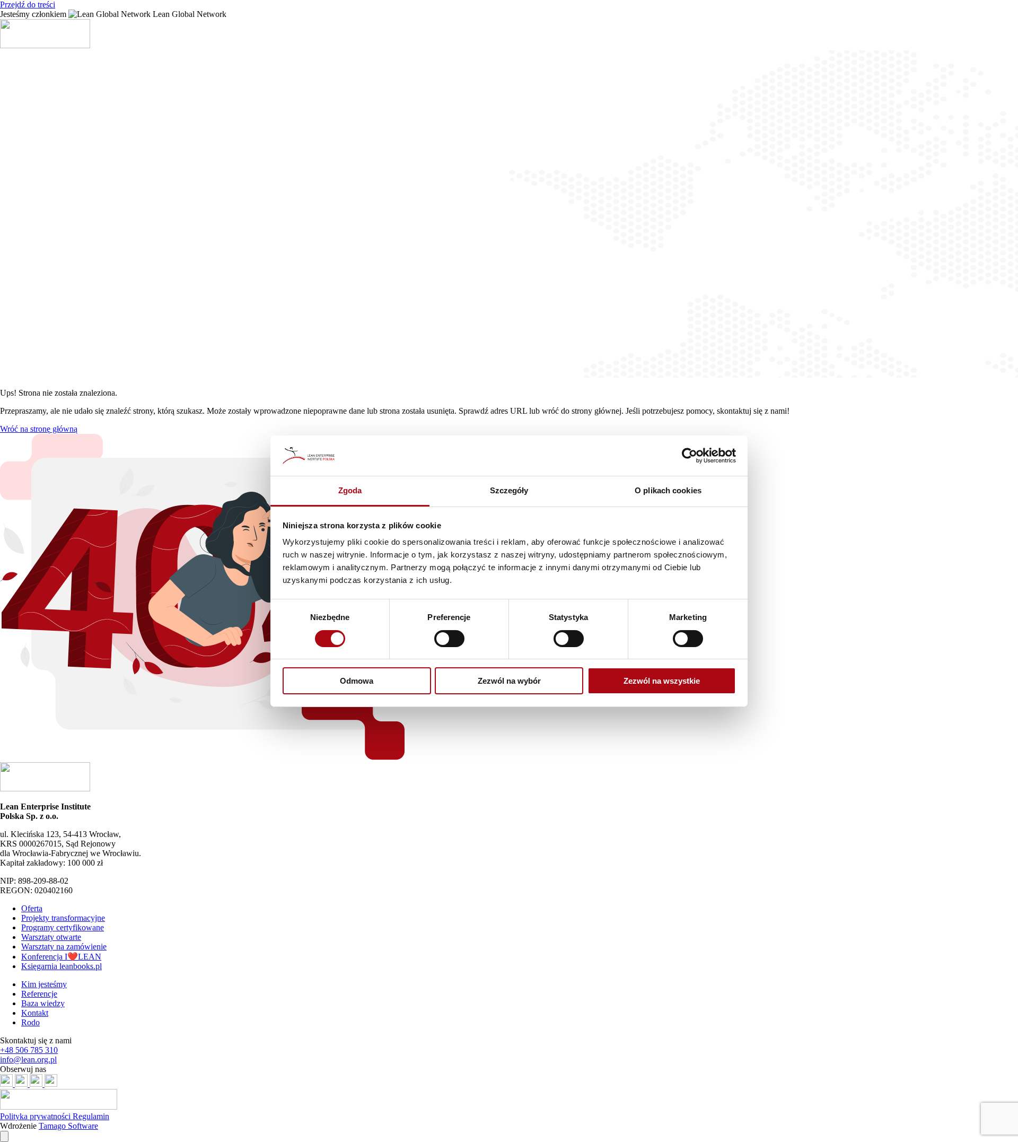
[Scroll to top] (4, 1136)
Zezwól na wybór (509, 680)
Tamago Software (68, 1125)
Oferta (31, 908)
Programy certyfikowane (62, 927)
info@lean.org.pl (28, 1059)
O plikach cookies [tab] (668, 490)
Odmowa (356, 680)
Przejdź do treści (27, 4)
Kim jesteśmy (44, 984)
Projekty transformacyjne (63, 917)
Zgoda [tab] (350, 490)
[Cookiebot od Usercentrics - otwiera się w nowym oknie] (689, 456)
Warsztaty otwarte (51, 937)
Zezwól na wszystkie (662, 680)
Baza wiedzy (43, 1003)
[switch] (449, 638)
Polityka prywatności (36, 1116)
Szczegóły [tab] (509, 490)
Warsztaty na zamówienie (64, 946)
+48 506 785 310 (29, 1049)
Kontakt (34, 1012)
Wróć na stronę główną (38, 428)
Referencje (39, 993)
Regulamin (91, 1116)
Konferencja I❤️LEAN (61, 956)
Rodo (30, 1022)
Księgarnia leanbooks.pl (61, 966)
